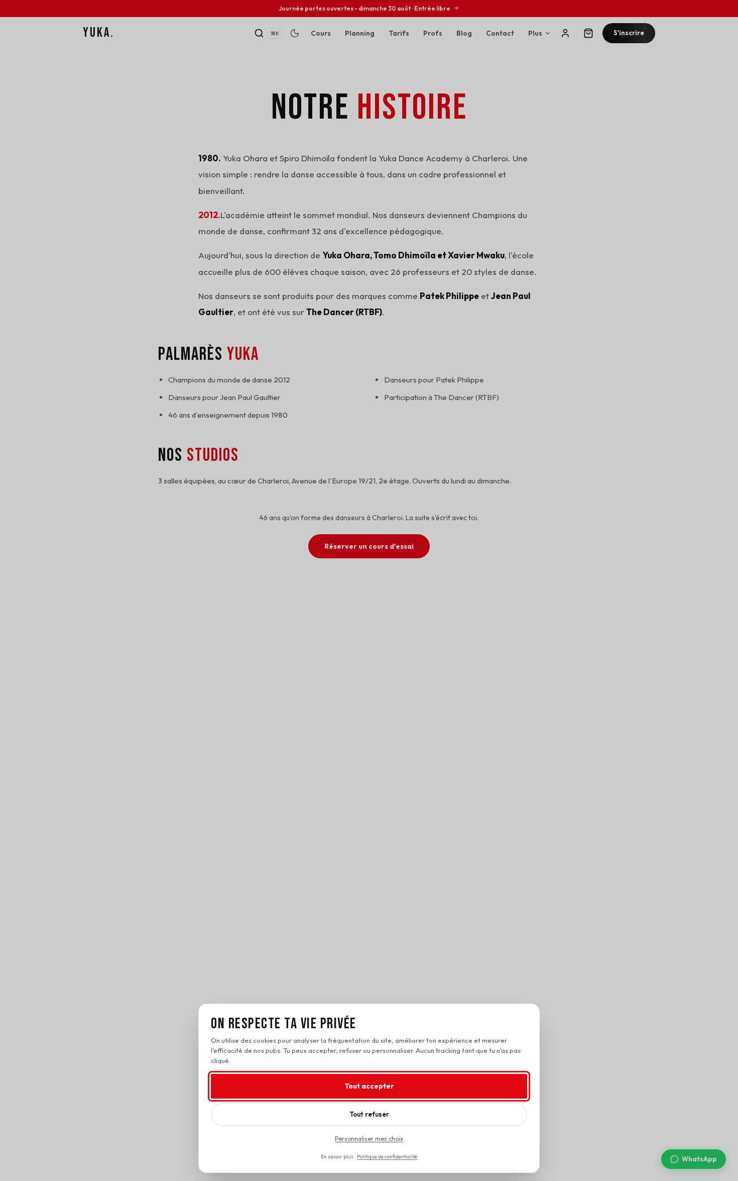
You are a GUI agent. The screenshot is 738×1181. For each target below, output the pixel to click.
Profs (432, 33)
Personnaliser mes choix (369, 1138)
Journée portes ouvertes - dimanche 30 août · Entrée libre (364, 8)
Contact (500, 33)
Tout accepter (369, 1086)
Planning (360, 33)
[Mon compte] (565, 33)
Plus (535, 33)
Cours (321, 33)
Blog (464, 33)
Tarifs (399, 33)
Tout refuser (369, 1114)
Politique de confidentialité (387, 1156)
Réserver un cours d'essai (369, 546)
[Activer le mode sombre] (295, 33)
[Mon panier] (588, 33)
